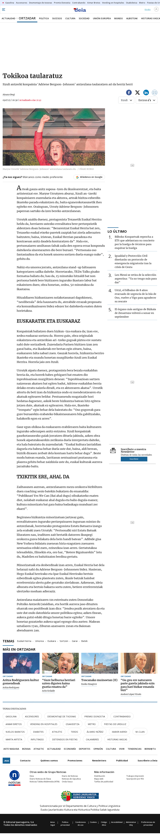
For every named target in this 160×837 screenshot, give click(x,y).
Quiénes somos (49, 760)
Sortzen (64, 640)
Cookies (93, 822)
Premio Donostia (94, 716)
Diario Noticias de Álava (40, 778)
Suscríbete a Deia (147, 760)
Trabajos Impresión (135, 776)
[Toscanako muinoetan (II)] (99, 663)
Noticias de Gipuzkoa (71, 778)
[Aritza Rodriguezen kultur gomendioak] (21, 663)
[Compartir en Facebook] (129, 93)
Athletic (57, 731)
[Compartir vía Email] (155, 93)
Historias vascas (117, 739)
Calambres (92, 739)
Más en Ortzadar (19, 649)
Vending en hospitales (43, 724)
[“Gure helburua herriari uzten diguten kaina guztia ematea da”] (60, 663)
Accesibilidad (116, 822)
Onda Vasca (67, 781)
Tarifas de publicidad (103, 781)
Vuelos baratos (15, 731)
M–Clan (140, 731)
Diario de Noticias (70, 776)
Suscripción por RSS (135, 778)
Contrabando (122, 716)
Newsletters (99, 760)
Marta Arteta (14, 739)
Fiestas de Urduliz (115, 724)
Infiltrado (37, 739)
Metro (92, 724)
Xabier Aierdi (119, 731)
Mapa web (98, 778)
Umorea (39, 640)
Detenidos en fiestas (65, 739)
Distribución (99, 776)
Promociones (75, 760)
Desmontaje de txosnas (61, 716)
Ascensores (32, 716)
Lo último (117, 231)
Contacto (25, 760)
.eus (6, 760)
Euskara (52, 640)
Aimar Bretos (14, 724)
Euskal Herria (24, 640)
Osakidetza (72, 724)
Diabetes (38, 731)
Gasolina (11, 716)
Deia (32, 776)
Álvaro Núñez (95, 731)
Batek (84, 640)
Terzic (74, 731)
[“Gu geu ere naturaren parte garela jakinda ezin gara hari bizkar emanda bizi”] (139, 663)
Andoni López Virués (131, 694)
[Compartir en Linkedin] (146, 93)
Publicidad (122, 760)
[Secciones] (3, 9)
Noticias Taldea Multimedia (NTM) (44, 781)
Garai (75, 640)
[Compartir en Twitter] (137, 93)
